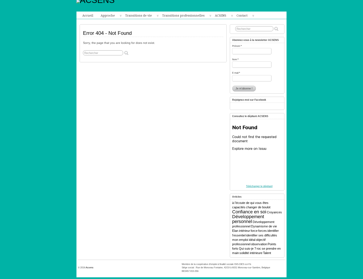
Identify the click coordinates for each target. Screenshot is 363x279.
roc (259, 248)
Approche (108, 15)
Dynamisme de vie (264, 226)
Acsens (89, 267)
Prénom (237, 46)
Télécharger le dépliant (259, 186)
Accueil (87, 15)
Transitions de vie (138, 15)
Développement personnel (248, 219)
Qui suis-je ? (247, 248)
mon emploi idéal (243, 239)
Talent (267, 253)
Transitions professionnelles (183, 15)
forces (262, 230)
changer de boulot (258, 207)
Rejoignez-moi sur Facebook (249, 99)
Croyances (274, 212)
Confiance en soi (249, 211)
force (254, 230)
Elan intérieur (241, 230)
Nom (235, 59)
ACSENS (220, 15)
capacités (238, 207)
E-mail (236, 73)
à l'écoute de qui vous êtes (250, 203)
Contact (242, 15)
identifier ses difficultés (261, 235)
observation (259, 244)
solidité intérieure (250, 253)
